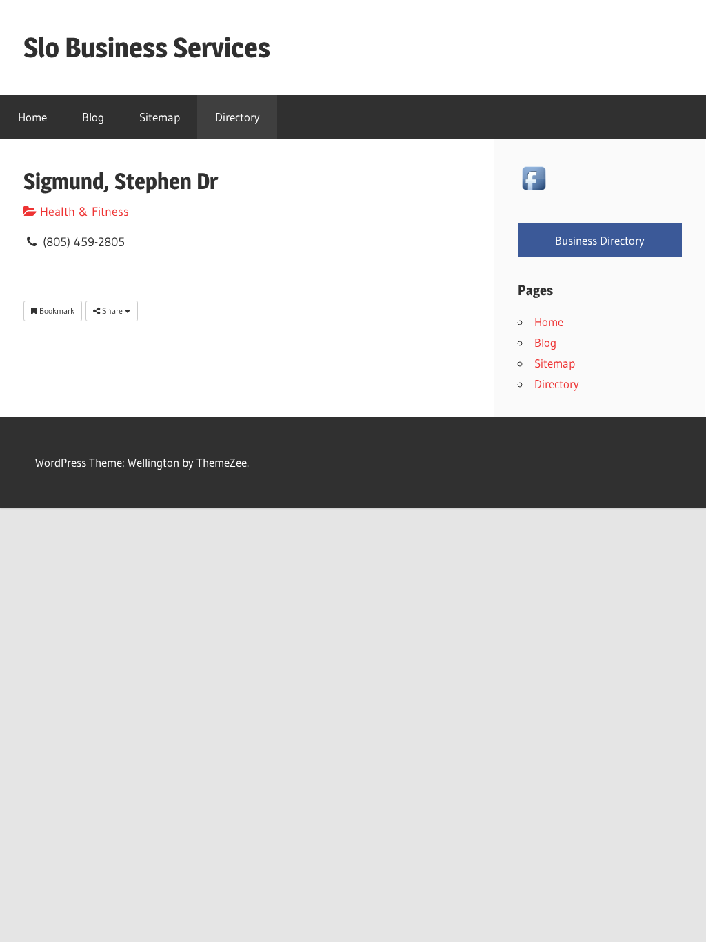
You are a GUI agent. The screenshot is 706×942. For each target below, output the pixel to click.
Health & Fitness (83, 211)
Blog (93, 117)
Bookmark (55, 310)
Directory (237, 117)
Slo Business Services (146, 47)
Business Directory (600, 240)
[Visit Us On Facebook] (533, 189)
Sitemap (159, 117)
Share (112, 310)
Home (32, 117)
